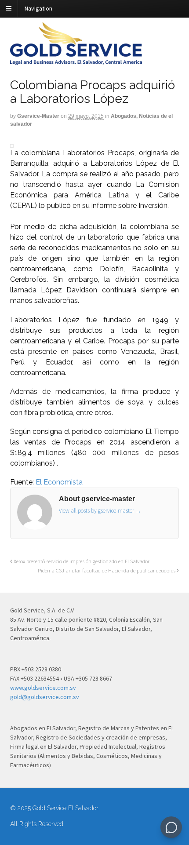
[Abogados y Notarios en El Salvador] (76, 60)
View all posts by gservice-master (100, 510)
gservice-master (38, 116)
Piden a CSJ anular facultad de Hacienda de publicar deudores (107, 570)
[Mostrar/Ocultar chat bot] (171, 827)
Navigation (38, 8)
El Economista (59, 482)
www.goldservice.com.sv (43, 688)
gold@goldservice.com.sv (44, 697)
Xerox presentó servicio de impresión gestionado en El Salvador (80, 561)
